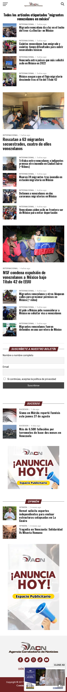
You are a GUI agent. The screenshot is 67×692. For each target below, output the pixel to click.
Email (6, 366)
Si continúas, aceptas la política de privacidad (31, 379)
